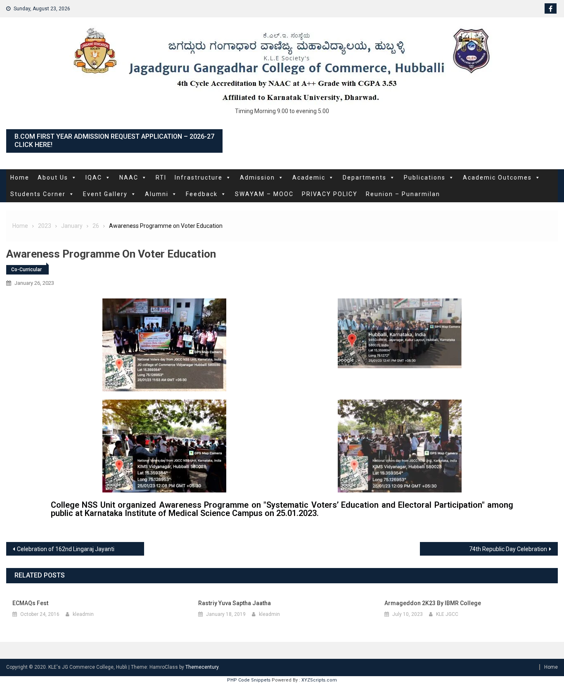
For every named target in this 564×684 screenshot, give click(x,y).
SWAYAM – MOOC (264, 194)
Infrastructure (199, 177)
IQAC (93, 177)
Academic (308, 177)
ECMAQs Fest (30, 603)
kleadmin (83, 614)
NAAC (128, 177)
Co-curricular (26, 269)
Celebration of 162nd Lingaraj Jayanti (65, 549)
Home (19, 177)
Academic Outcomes (497, 177)
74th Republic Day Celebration (508, 549)
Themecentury (201, 667)
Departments (364, 177)
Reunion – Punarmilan (403, 194)
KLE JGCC (447, 614)
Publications (425, 177)
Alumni (156, 194)
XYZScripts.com (319, 680)
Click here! (33, 145)
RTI (161, 177)
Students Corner (38, 194)
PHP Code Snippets (248, 680)
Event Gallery (105, 194)
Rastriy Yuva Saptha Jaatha (234, 603)
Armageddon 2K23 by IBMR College (432, 603)
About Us (53, 177)
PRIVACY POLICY (330, 194)
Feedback (202, 194)
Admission (257, 177)
